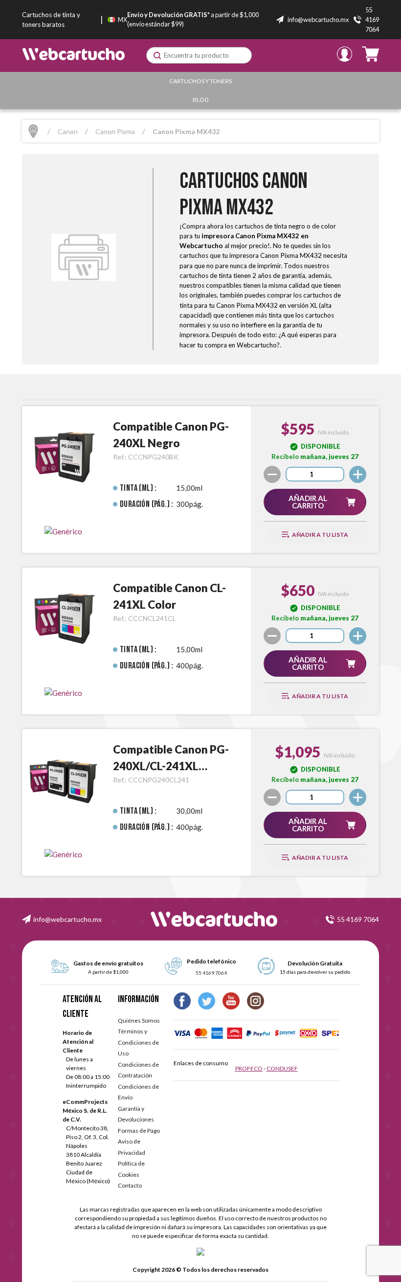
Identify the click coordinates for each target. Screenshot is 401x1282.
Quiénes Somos (139, 1020)
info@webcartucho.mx (67, 919)
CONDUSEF (282, 1068)
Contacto (130, 1185)
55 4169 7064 (358, 919)
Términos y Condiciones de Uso (138, 1042)
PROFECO (249, 1068)
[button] (315, 502)
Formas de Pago (139, 1130)
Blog (201, 99)
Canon (68, 131)
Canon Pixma (115, 131)
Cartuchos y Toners (200, 81)
